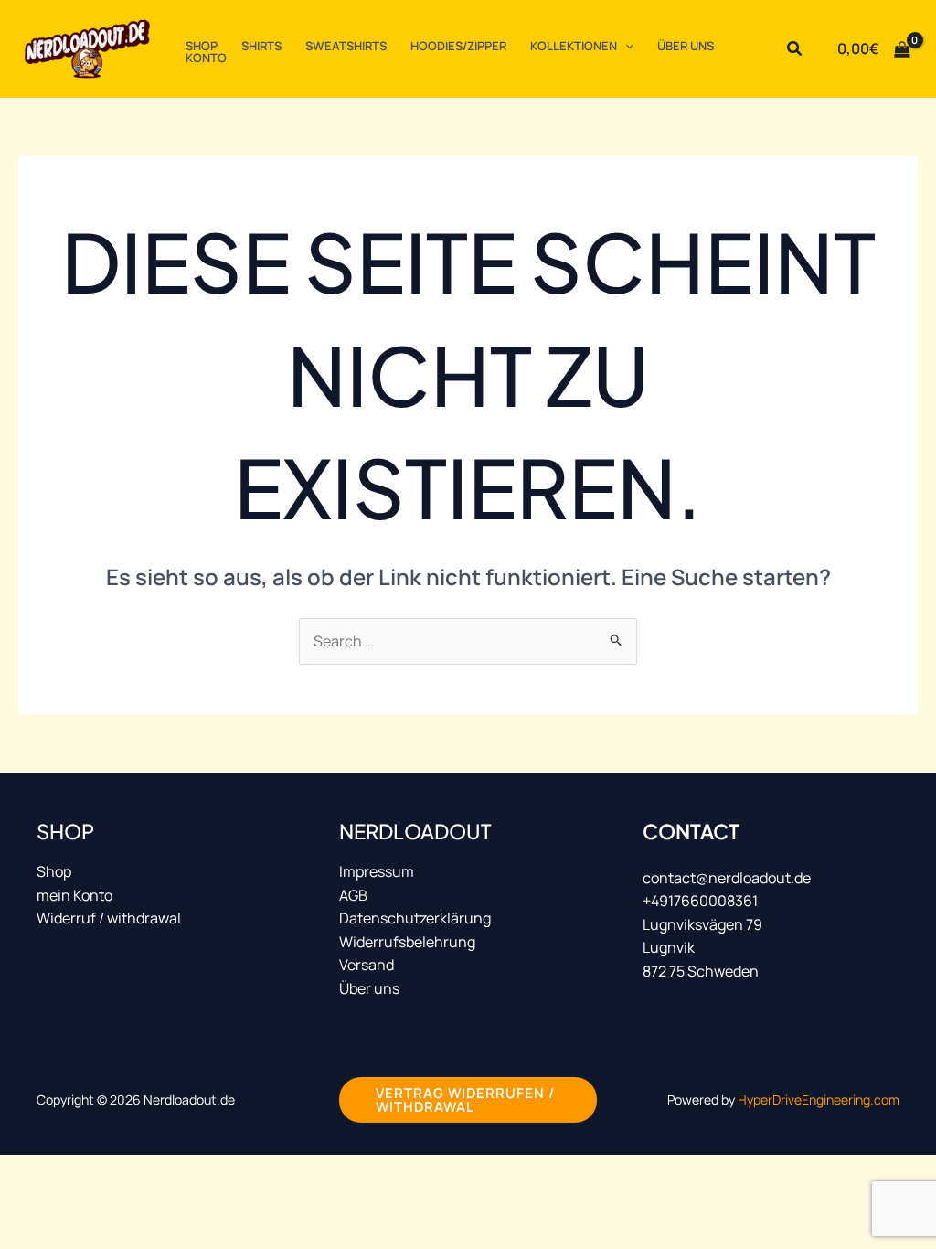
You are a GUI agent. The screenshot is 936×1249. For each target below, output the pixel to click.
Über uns (369, 988)
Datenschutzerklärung (415, 918)
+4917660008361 (700, 901)
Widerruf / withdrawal (109, 918)
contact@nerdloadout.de (727, 878)
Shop (54, 871)
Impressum (376, 871)
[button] (625, 46)
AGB (353, 895)
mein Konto (74, 895)
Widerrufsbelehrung (407, 942)
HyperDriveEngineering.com (818, 1099)
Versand (366, 965)
